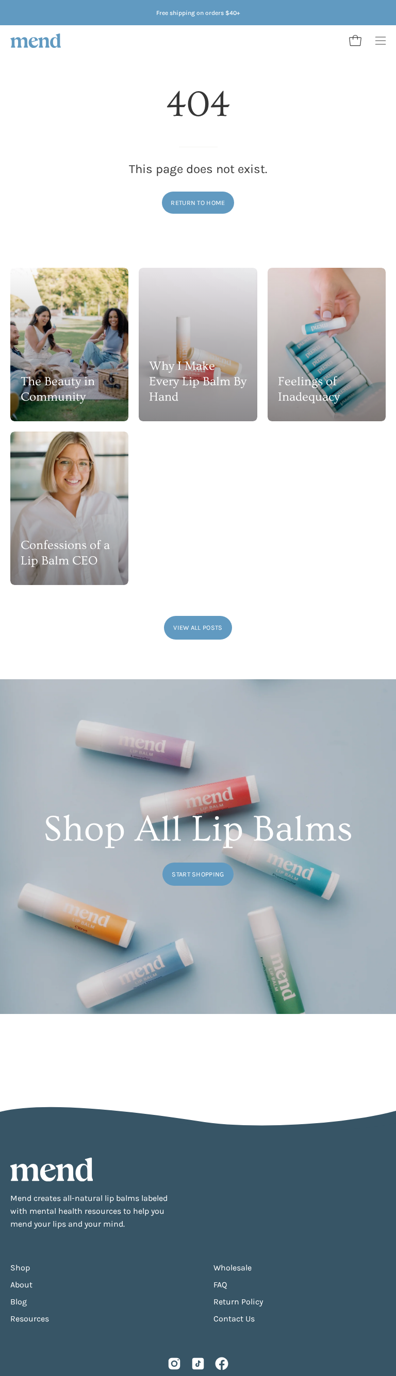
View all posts (197, 627)
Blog (18, 1301)
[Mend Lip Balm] (36, 40)
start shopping (198, 874)
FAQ (220, 1284)
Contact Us (234, 1318)
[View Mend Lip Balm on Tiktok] (198, 1363)
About (21, 1284)
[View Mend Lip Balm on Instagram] (174, 1363)
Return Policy (238, 1301)
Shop (20, 1267)
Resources (29, 1318)
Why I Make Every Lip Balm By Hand (197, 381)
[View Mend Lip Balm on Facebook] (221, 1363)
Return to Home (198, 203)
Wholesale (232, 1267)
